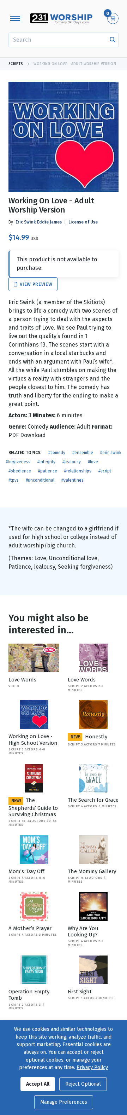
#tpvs (13, 480)
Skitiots (93, 302)
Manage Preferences (63, 1102)
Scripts (15, 64)
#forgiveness (18, 461)
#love (93, 461)
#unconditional (40, 480)
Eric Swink (26, 222)
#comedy (56, 452)
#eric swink (110, 452)
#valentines (72, 480)
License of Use (83, 222)
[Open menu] (15, 18)
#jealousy (71, 461)
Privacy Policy (92, 1067)
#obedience (19, 471)
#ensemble (82, 452)
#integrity (46, 461)
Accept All (37, 1084)
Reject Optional (83, 1084)
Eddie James (49, 222)
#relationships (77, 471)
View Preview (35, 284)
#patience (47, 471)
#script (104, 471)
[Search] (112, 40)
